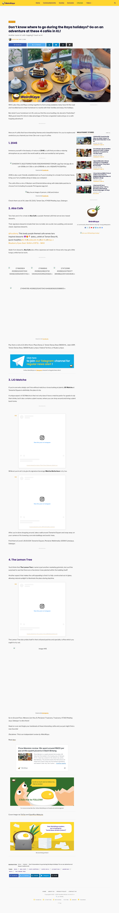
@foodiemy (13, 233)
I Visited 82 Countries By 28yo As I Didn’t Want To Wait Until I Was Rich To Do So (101, 139)
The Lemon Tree (20, 871)
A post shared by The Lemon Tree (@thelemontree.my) (42, 633)
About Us (51, 891)
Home (19, 864)
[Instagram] (89, 228)
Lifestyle (12, 22)
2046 (15, 869)
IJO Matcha (56, 869)
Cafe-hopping (34, 869)
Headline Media (63, 894)
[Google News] (102, 228)
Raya (11, 871)
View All (108, 132)
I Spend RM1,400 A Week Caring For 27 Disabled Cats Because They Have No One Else (101, 163)
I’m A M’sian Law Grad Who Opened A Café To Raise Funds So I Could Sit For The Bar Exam (102, 151)
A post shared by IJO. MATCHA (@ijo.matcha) (42, 526)
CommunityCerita (98, 144)
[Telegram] (56, 45)
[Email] (63, 45)
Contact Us (72, 891)
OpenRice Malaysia (36, 814)
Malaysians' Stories (85, 132)
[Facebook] (85, 228)
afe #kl (24, 240)
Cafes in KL (45, 869)
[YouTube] (91, 228)
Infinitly (61, 896)
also (14, 740)
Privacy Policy (61, 891)
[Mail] (100, 228)
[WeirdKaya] (8, 2)
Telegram (39, 370)
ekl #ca (44, 240)
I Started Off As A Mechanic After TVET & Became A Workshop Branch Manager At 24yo (101, 188)
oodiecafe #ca (34, 240)
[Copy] (70, 45)
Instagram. (45, 713)
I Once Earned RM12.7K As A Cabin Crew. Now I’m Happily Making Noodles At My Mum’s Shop (102, 175)
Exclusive (96, 193)
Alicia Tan (15, 39)
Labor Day (65, 869)
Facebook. (45, 170)
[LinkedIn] (49, 45)
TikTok (23, 814)
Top (60, 903)
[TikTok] (93, 228)
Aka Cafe (23, 869)
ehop (49, 240)
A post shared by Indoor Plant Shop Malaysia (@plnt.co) (42, 465)
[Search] (115, 3)
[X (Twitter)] (87, 228)
